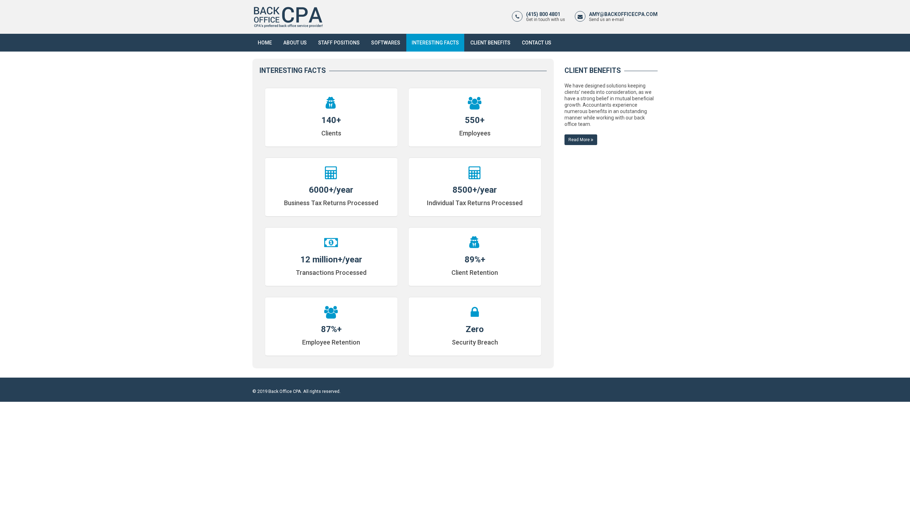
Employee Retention (331, 342)
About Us (295, 43)
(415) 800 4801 (543, 14)
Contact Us (536, 43)
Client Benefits (490, 43)
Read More (579, 139)
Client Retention (474, 272)
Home (265, 43)
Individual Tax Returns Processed (475, 203)
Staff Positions (339, 43)
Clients (331, 133)
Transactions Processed (331, 272)
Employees (475, 133)
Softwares (385, 43)
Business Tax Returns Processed (331, 203)
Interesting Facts (435, 43)
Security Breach (475, 342)
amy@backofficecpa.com (623, 14)
